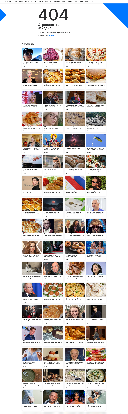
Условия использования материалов (111, 413)
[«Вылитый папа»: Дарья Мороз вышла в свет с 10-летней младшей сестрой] (32, 79)
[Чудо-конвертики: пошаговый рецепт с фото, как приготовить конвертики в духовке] (75, 79)
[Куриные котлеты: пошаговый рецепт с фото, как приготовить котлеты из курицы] (53, 186)
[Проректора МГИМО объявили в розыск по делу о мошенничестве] (96, 315)
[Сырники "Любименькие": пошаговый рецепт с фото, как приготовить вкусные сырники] (32, 122)
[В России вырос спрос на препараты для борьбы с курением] (32, 358)
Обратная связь (122, 413)
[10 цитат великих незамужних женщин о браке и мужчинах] (75, 400)
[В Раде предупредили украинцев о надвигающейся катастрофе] (96, 144)
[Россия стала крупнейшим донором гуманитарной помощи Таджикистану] (75, 186)
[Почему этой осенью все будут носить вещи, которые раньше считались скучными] (96, 336)
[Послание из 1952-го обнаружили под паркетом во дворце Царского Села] (75, 122)
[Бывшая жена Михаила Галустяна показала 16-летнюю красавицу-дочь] (32, 315)
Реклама (12, 413)
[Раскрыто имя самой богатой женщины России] (96, 272)
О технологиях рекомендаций (84, 413)
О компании (7, 413)
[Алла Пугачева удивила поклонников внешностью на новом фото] (96, 229)
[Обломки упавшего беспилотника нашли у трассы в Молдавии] (75, 379)
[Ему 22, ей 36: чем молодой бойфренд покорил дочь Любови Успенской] (96, 251)
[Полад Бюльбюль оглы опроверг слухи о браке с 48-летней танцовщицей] (75, 358)
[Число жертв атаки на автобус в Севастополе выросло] (32, 165)
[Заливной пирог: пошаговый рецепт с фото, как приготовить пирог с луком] (96, 79)
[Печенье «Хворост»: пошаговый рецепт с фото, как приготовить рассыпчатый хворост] (53, 315)
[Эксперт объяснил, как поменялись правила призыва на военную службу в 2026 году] (53, 251)
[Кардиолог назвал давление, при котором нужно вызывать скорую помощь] (96, 400)
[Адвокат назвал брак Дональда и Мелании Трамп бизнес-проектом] (75, 101)
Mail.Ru (2, 413)
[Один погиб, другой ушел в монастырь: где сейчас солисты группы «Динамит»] (75, 229)
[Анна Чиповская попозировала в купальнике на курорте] (32, 186)
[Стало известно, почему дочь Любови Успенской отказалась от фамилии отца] (32, 251)
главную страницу (52, 35)
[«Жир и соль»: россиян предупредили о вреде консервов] (32, 379)
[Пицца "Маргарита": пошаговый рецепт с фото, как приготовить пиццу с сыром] (53, 79)
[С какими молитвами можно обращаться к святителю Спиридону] (53, 144)
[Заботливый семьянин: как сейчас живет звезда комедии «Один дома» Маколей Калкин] (32, 336)
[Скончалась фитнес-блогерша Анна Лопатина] (32, 58)
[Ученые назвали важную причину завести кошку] (32, 272)
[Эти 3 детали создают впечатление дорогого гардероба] (53, 165)
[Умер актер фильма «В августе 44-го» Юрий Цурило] (53, 101)
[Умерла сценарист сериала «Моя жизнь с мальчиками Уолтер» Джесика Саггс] (75, 315)
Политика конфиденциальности (97, 413)
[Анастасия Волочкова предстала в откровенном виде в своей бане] (32, 144)
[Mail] (2, 1)
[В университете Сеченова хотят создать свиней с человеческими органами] (75, 165)
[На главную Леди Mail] (5, 1)
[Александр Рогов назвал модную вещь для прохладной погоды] (96, 208)
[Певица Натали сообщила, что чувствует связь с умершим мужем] (32, 101)
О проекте (75, 413)
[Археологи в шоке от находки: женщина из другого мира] (75, 208)
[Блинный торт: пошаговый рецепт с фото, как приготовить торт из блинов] (53, 336)
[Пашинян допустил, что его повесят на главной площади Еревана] (32, 293)
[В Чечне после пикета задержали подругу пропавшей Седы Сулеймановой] (53, 122)
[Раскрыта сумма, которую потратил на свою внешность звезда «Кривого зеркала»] (53, 400)
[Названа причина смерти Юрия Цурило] (53, 272)
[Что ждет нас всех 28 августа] (75, 144)
